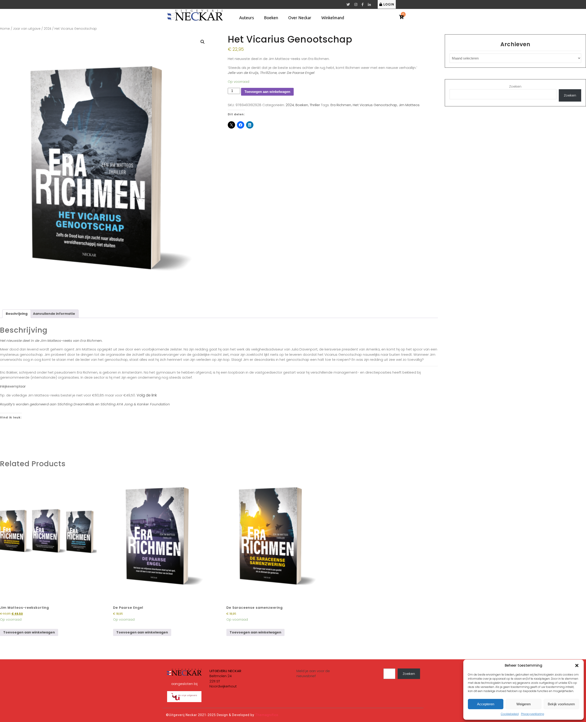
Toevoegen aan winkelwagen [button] (29, 632)
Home (5, 29)
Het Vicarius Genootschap (375, 104)
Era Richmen (341, 104)
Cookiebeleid (510, 714)
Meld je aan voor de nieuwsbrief (313, 673)
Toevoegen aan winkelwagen (267, 92)
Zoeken (515, 86)
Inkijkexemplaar (13, 386)
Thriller (315, 104)
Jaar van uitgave (27, 29)
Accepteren (485, 704)
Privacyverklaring (532, 714)
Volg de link (147, 395)
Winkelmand (332, 17)
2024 (47, 29)
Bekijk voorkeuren (561, 704)
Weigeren (523, 704)
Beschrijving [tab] (16, 313)
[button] (577, 665)
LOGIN (388, 4)
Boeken (271, 17)
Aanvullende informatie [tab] (54, 313)
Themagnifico (266, 715)
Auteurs (246, 17)
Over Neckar (299, 17)
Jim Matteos (409, 104)
